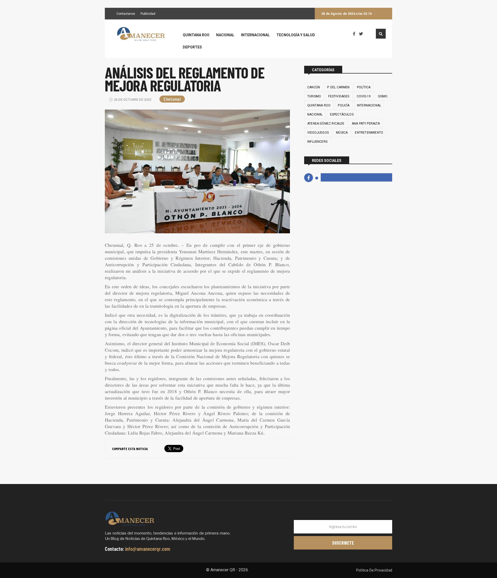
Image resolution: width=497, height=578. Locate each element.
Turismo (314, 96)
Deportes (192, 47)
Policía (343, 105)
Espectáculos (342, 114)
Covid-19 (364, 96)
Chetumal (172, 99)
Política (363, 87)
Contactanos (125, 14)
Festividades (338, 96)
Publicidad (148, 14)
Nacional (225, 35)
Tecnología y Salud (295, 35)
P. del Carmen (338, 87)
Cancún (313, 87)
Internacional (255, 35)
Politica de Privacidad (374, 570)
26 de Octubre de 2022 (132, 100)
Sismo (383, 96)
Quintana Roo (196, 35)
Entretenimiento (369, 132)
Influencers (317, 141)
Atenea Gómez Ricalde (326, 123)
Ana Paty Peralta (366, 123)
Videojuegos (318, 132)
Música (342, 132)
